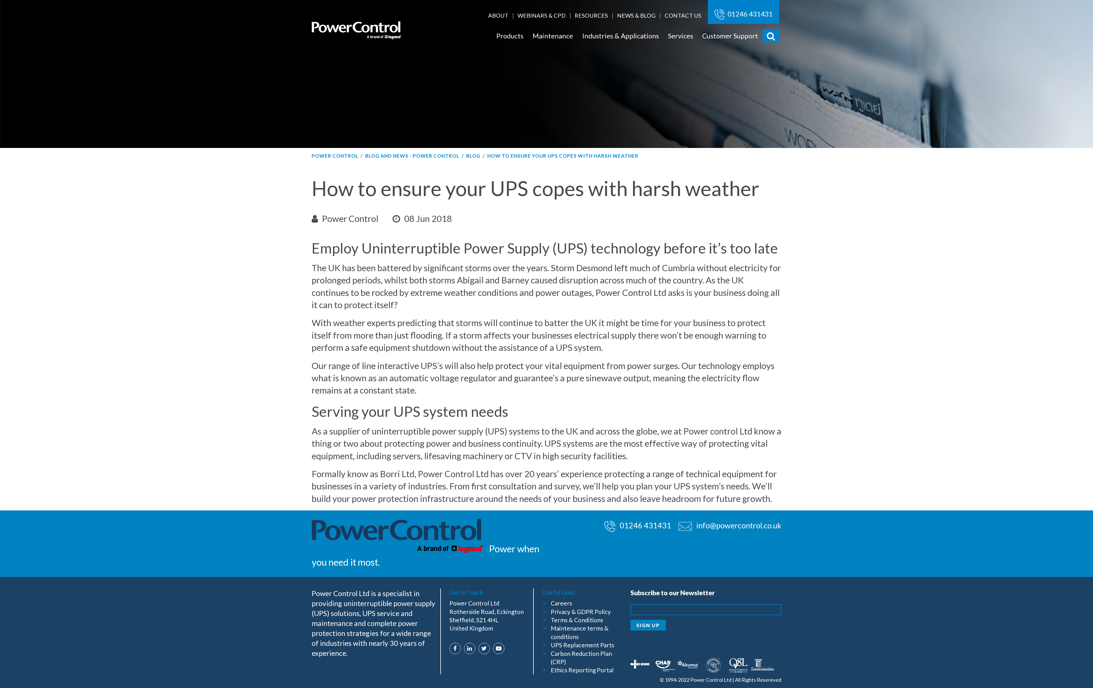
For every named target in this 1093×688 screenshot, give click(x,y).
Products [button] (509, 36)
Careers (561, 603)
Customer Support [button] (730, 36)
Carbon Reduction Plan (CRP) (581, 657)
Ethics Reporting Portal (582, 669)
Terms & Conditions (577, 619)
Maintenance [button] (553, 36)
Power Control (335, 156)
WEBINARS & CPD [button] (541, 15)
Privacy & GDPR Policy (581, 611)
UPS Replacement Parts (582, 644)
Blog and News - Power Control (412, 156)
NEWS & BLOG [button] (636, 15)
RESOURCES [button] (591, 15)
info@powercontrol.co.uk (738, 525)
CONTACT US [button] (683, 15)
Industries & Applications (620, 36)
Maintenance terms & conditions (580, 632)
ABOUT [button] (498, 15)
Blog (473, 156)
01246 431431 (749, 14)
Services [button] (680, 36)
